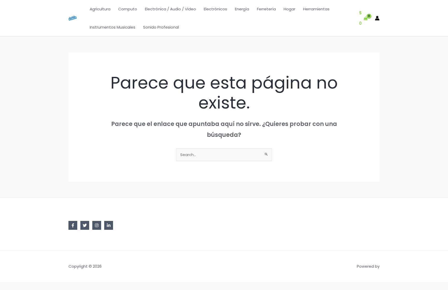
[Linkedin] (108, 225)
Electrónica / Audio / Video (170, 9)
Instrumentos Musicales (112, 27)
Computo (127, 9)
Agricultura (100, 9)
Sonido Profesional (161, 27)
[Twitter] (84, 225)
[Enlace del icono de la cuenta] (377, 18)
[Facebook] (72, 225)
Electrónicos (215, 9)
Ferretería (266, 9)
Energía (242, 9)
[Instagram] (96, 225)
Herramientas (316, 9)
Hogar (289, 9)
